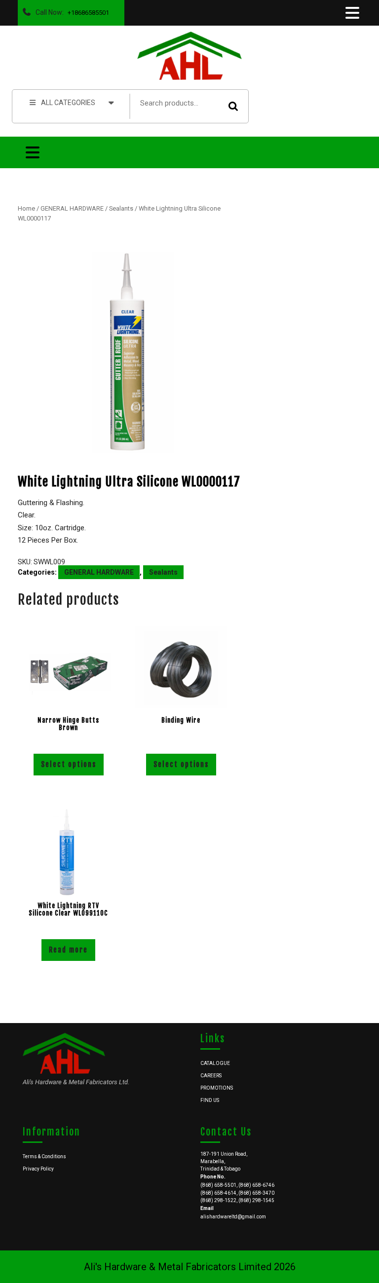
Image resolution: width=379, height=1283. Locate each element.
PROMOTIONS (216, 1088)
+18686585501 (86, 10)
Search (233, 106)
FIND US (209, 1100)
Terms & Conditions (44, 1156)
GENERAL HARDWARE (72, 208)
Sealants (121, 208)
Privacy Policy (38, 1169)
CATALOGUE (215, 1063)
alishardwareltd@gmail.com (233, 1216)
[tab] (351, 13)
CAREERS (211, 1075)
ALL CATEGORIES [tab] (68, 103)
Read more (68, 950)
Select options (68, 764)
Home (26, 208)
